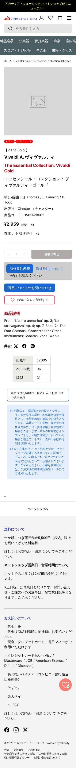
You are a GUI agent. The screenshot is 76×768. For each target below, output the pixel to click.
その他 (41, 50)
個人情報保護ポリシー (17, 757)
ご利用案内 (34, 749)
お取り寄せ (51, 254)
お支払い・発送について (38, 713)
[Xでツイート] (16, 346)
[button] (60, 18)
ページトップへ (38, 509)
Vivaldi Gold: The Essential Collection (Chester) (43, 61)
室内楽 (71, 41)
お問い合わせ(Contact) (47, 757)
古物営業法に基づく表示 (53, 753)
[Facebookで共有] (24, 346)
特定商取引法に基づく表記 (19, 753)
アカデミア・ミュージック (29, 743)
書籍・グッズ (62, 50)
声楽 (57, 41)
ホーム (8, 61)
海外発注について (49, 269)
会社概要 (19, 749)
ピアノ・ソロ (24, 141)
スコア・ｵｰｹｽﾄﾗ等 (17, 50)
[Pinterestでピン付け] (32, 346)
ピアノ (9, 141)
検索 (6, 749)
